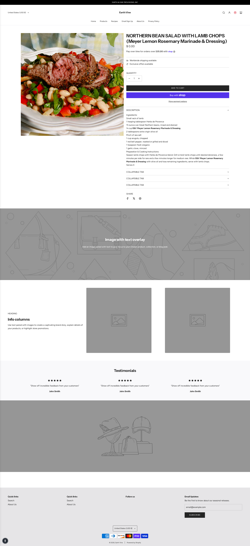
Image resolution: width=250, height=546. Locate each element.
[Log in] (229, 12)
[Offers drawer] (235, 12)
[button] (5, 541)
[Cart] (241, 12)
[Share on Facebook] (127, 199)
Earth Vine (125, 12)
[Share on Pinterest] (140, 199)
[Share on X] (134, 199)
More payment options (178, 101)
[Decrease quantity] (129, 78)
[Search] (224, 12)
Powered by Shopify (134, 543)
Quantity (131, 73)
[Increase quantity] (139, 78)
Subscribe (194, 515)
